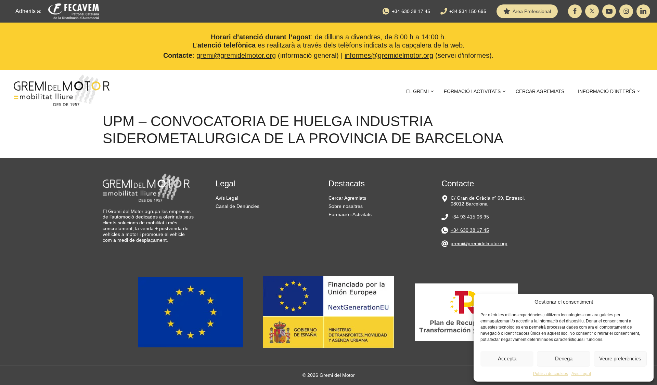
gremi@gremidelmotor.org (236, 55)
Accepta (507, 358)
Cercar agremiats (540, 91)
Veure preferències (620, 358)
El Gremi (417, 91)
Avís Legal (581, 373)
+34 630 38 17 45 (411, 11)
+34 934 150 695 (467, 11)
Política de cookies (550, 373)
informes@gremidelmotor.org (389, 55)
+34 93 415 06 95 (470, 217)
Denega (563, 358)
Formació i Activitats (472, 91)
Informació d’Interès (606, 91)
